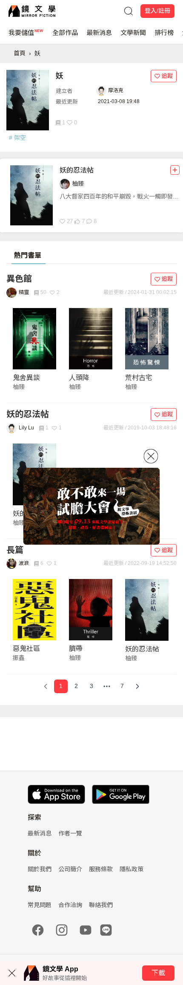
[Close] (151, 456)
